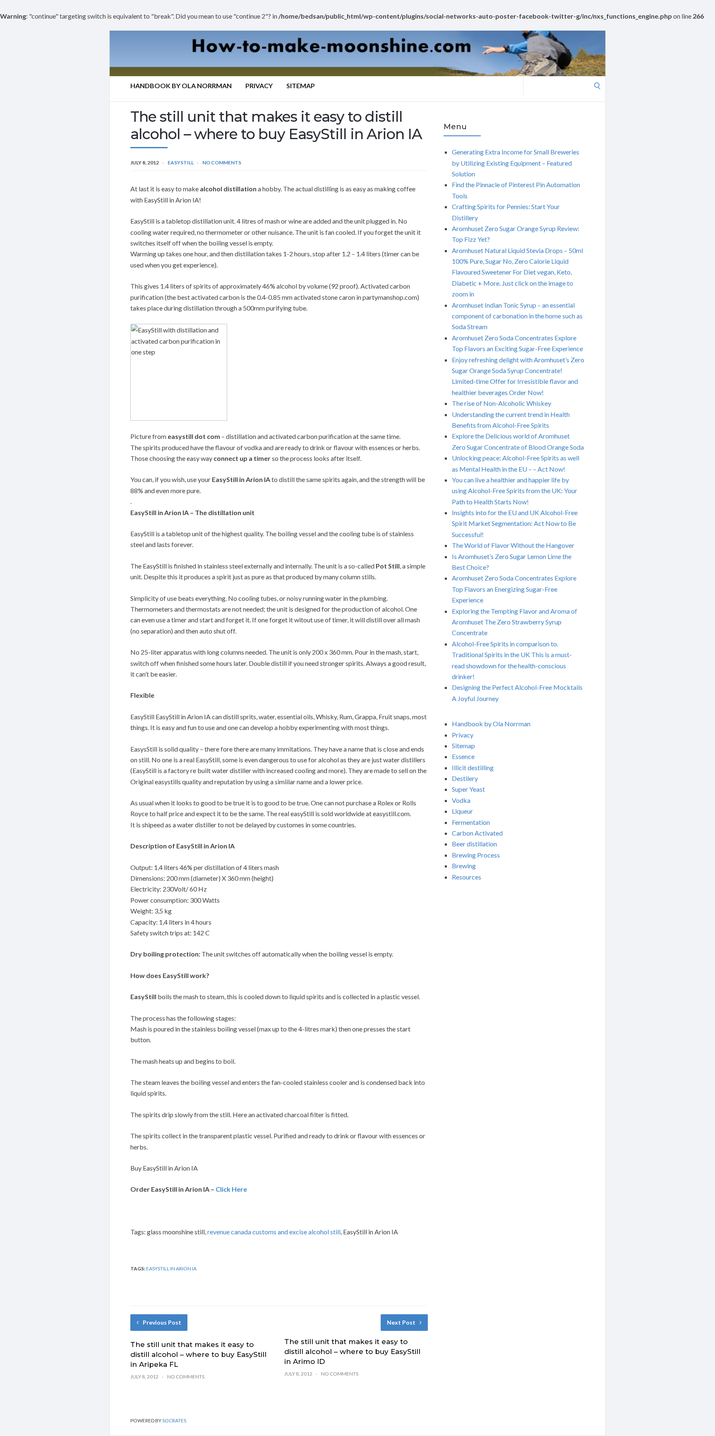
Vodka (461, 800)
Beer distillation (474, 844)
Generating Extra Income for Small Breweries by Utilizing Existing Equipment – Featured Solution (515, 163)
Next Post (401, 1322)
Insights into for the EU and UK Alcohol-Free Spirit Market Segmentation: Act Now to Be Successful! (515, 523)
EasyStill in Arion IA (171, 1268)
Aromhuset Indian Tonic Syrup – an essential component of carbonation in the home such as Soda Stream (517, 316)
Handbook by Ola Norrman (181, 85)
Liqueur (462, 811)
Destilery (465, 778)
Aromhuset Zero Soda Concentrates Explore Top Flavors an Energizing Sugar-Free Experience (514, 589)
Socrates (174, 1420)
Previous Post (162, 1322)
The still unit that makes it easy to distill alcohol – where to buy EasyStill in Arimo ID (352, 1351)
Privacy (259, 85)
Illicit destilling (473, 767)
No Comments (221, 162)
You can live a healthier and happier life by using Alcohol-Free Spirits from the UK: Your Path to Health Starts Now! (514, 491)
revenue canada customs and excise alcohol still (274, 1232)
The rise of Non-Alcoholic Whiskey (501, 403)
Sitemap (300, 85)
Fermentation (471, 822)
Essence (463, 756)
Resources (466, 877)
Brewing (464, 866)
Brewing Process (476, 855)
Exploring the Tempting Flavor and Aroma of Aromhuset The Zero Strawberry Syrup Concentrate (514, 622)
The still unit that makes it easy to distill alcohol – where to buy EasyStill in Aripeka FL (198, 1354)
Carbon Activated (477, 833)
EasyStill (181, 162)
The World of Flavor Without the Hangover (513, 545)
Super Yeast (468, 789)
